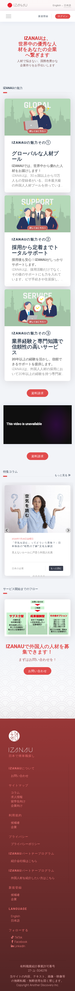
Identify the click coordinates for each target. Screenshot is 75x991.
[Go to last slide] (6, 530)
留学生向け (18, 801)
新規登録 (43, 16)
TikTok (18, 937)
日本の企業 (18, 568)
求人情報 (17, 797)
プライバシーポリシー (25, 844)
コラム (15, 792)
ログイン (63, 16)
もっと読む (56, 568)
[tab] (31, 576)
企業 (14, 827)
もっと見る (61, 475)
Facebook (20, 942)
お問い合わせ (19, 776)
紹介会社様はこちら (24, 861)
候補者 (15, 822)
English (57, 5)
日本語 (67, 5)
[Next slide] (68, 530)
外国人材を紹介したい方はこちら (33, 878)
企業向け (17, 805)
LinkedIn (19, 946)
